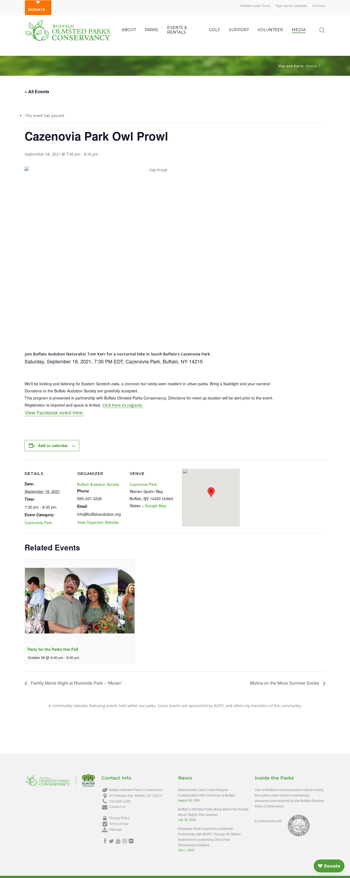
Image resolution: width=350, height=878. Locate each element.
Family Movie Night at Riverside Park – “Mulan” (76, 683)
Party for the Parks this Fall (53, 649)
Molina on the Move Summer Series (285, 683)
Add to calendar (53, 445)
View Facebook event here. (54, 412)
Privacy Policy (119, 818)
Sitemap (115, 830)
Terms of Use (119, 824)
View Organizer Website (98, 522)
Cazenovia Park (38, 522)
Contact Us (117, 807)
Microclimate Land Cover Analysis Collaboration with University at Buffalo (206, 792)
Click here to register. (122, 405)
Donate (36, 9)
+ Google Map (154, 505)
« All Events (37, 91)
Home (311, 65)
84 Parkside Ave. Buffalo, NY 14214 (135, 796)
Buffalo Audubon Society (98, 484)
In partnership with (268, 821)
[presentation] (80, 600)
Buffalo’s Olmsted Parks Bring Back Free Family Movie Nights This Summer (213, 812)
